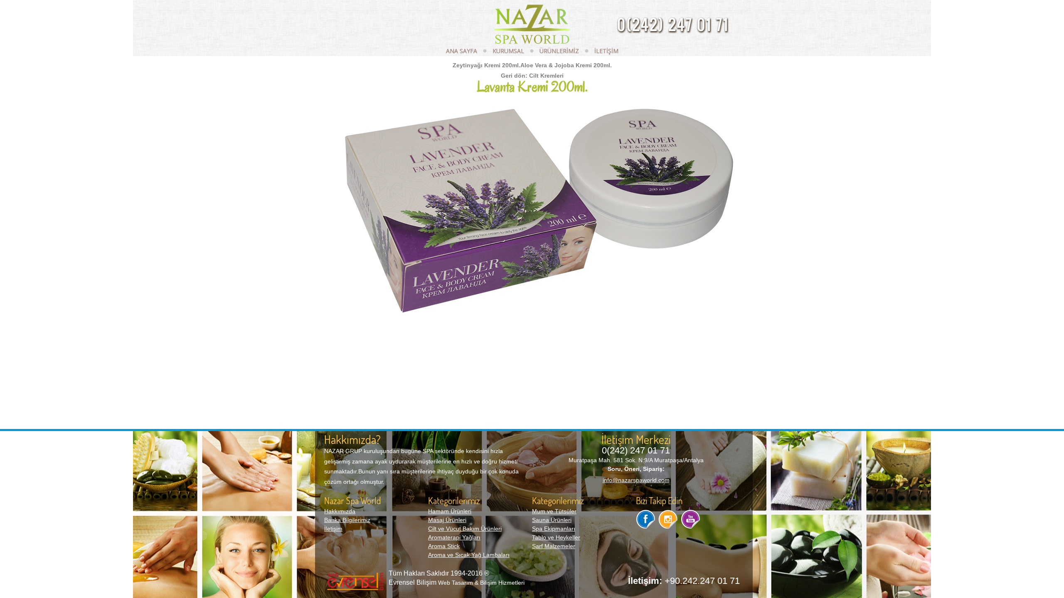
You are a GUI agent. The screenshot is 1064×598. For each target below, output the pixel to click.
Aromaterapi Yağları (454, 537)
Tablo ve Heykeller (556, 537)
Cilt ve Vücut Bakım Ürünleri (465, 528)
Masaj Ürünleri (447, 520)
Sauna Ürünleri (551, 520)
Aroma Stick (444, 546)
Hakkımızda (339, 511)
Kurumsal (508, 51)
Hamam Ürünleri (449, 511)
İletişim (606, 51)
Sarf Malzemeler (553, 546)
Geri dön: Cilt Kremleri (532, 75)
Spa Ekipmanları (553, 528)
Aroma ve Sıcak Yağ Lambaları (469, 554)
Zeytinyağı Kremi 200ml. (486, 65)
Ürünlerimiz (559, 51)
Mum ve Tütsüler (554, 511)
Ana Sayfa (461, 51)
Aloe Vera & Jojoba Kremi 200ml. (566, 65)
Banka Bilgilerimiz (347, 520)
